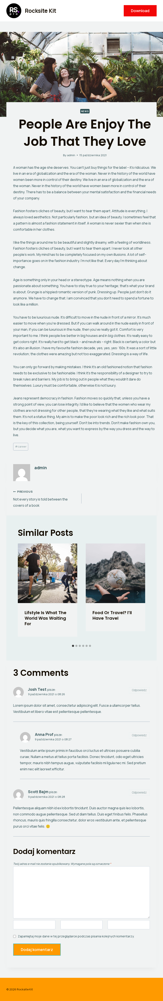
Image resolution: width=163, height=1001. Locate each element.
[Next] (137, 593)
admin (71, 155)
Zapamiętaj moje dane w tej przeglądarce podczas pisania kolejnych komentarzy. (76, 936)
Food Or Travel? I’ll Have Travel (112, 615)
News (85, 111)
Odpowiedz (139, 690)
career (21, 446)
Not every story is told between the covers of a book (40, 499)
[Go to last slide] (25, 593)
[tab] (73, 646)
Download (140, 10)
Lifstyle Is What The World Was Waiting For (45, 618)
